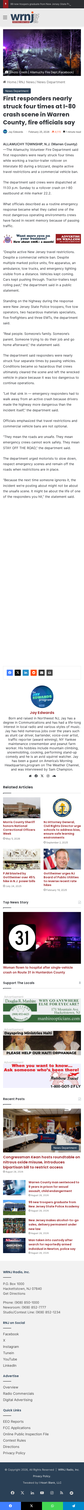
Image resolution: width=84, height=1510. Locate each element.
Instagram (11, 1347)
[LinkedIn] (26, 673)
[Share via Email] (42, 673)
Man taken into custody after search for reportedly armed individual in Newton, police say (52, 1244)
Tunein (8, 1353)
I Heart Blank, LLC (50, 1482)
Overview (10, 1387)
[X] (18, 673)
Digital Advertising (17, 1400)
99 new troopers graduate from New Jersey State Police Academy (54, 1204)
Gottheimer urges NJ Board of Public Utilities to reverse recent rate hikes (61, 879)
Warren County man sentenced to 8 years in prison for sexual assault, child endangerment (54, 1186)
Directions (11, 1447)
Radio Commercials (18, 1393)
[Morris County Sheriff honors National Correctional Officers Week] (21, 807)
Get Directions (14, 1293)
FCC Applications (17, 1428)
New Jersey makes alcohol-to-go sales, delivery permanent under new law (54, 1224)
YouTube (10, 1359)
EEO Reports (13, 1421)
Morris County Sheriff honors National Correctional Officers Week (19, 828)
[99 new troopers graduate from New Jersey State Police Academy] (14, 1207)
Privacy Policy (14, 1453)
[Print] (49, 673)
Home (11, 82)
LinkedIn (10, 1365)
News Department (51, 82)
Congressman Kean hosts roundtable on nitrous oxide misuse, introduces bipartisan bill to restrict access (41, 1162)
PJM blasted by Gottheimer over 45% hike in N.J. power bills (19, 877)
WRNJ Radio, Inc (68, 1469)
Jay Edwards (15, 131)
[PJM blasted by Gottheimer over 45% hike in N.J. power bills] (21, 859)
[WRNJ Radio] (25, 17)
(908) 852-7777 (34, 1307)
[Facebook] (10, 673)
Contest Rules (14, 1440)
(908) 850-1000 (26, 1302)
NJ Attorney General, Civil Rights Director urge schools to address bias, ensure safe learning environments (62, 830)
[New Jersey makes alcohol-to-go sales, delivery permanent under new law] (14, 1225)
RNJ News (27, 82)
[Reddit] (34, 673)
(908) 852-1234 (48, 1312)
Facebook (11, 1334)
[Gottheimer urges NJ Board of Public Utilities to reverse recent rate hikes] (62, 859)
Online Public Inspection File (26, 1434)
